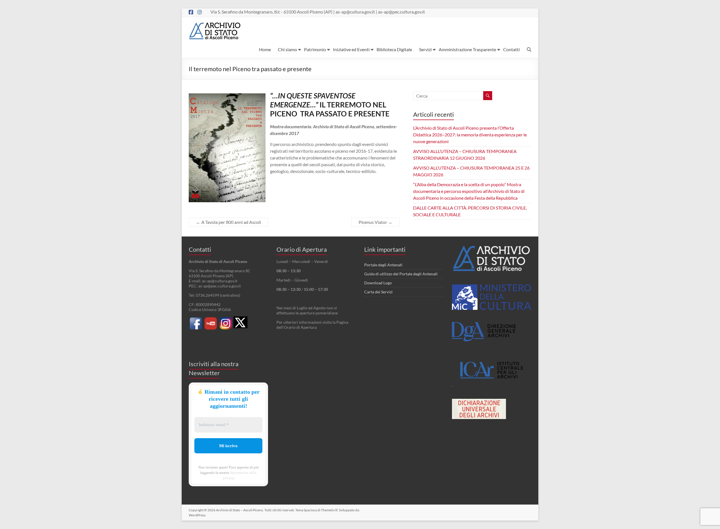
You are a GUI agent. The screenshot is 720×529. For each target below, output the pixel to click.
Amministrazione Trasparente (467, 49)
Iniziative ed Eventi (351, 49)
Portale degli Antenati (383, 264)
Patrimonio (315, 49)
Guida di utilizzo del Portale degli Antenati (401, 273)
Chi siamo (287, 49)
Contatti (511, 49)
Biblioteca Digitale (394, 49)
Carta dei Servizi (378, 291)
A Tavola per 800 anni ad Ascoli (228, 222)
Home (265, 49)
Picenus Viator (375, 222)
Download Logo (378, 282)
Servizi (425, 49)
